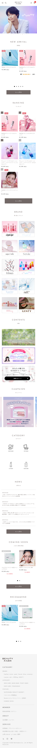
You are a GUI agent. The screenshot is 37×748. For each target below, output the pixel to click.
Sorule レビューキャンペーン (12, 698)
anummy (29, 674)
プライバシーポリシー (15, 728)
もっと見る (18, 92)
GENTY (21, 677)
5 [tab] (19, 35)
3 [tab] (14, 35)
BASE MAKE (15, 683)
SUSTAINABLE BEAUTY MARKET (14, 692)
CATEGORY (6, 680)
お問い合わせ (6, 734)
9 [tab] (27, 35)
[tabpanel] (10, 65)
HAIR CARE (7, 686)
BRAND (5, 671)
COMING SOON (9, 701)
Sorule (20, 674)
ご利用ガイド (22, 731)
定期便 (24, 698)
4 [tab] (16, 35)
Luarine (6, 677)
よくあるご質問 (15, 734)
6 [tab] (21, 35)
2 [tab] (12, 35)
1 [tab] (10, 35)
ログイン (13, 711)
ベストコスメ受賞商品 (10, 695)
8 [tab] (25, 35)
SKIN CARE (7, 683)
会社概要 (5, 720)
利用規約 (5, 728)
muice (11, 674)
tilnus (24, 674)
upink (15, 674)
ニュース (11, 720)
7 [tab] (23, 35)
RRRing (15, 677)
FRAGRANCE (16, 686)
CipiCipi (6, 674)
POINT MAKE (24, 683)
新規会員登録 (6, 711)
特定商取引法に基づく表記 (10, 731)
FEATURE (6, 689)
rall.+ (10, 677)
